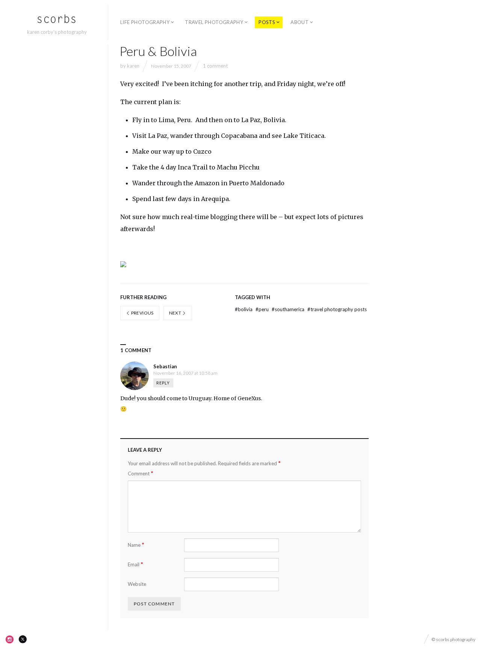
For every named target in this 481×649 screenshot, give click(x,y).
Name (136, 545)
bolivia (244, 309)
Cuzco (202, 151)
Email (135, 564)
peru (263, 309)
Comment (140, 473)
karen (133, 66)
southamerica (289, 309)
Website (137, 584)
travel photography (214, 22)
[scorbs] (57, 19)
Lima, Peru (175, 120)
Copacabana (239, 135)
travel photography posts (337, 309)
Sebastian (165, 366)
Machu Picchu (238, 167)
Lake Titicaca (303, 135)
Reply (163, 382)
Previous (141, 313)
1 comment (215, 66)
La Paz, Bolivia (263, 120)
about (299, 22)
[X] (22, 639)
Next (175, 313)
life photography (144, 22)
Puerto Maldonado (256, 183)
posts (267, 22)
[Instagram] (10, 639)
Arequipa (215, 199)
